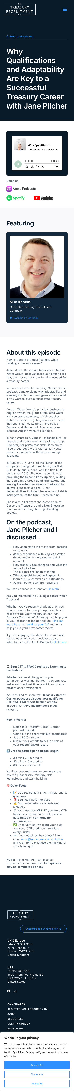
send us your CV (38, 624)
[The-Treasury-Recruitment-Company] (20, 5)
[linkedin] (15, 991)
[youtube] (43, 197)
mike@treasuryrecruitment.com (42, 839)
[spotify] (15, 196)
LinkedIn (53, 589)
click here (60, 642)
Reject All (37, 1083)
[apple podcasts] (21, 187)
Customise (37, 1074)
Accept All (37, 1064)
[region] (37, 1061)
